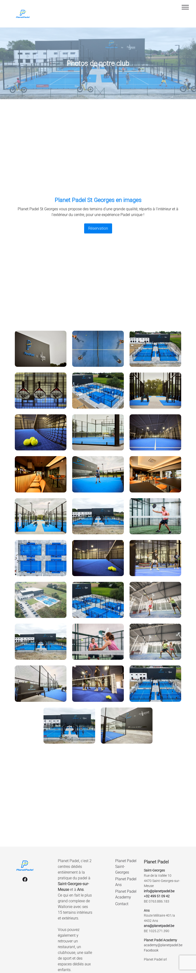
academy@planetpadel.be (163, 945)
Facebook (151, 950)
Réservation (98, 228)
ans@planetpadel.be (159, 926)
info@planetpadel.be (159, 891)
